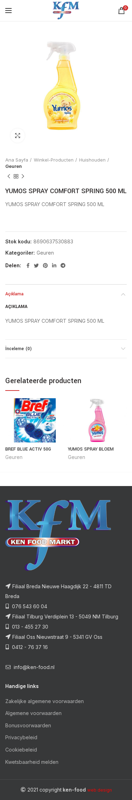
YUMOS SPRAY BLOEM (91, 449)
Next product (22, 176)
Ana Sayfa (16, 160)
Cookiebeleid (21, 750)
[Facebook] (28, 265)
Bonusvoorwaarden (28, 725)
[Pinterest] (45, 265)
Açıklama (14, 294)
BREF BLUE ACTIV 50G (28, 449)
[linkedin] (54, 265)
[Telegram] (63, 265)
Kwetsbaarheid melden (31, 762)
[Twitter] (36, 265)
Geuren (13, 166)
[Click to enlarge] (18, 136)
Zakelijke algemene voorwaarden (44, 701)
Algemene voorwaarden (33, 713)
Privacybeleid (21, 737)
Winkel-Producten (54, 160)
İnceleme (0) (18, 349)
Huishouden (92, 160)
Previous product (8, 176)
